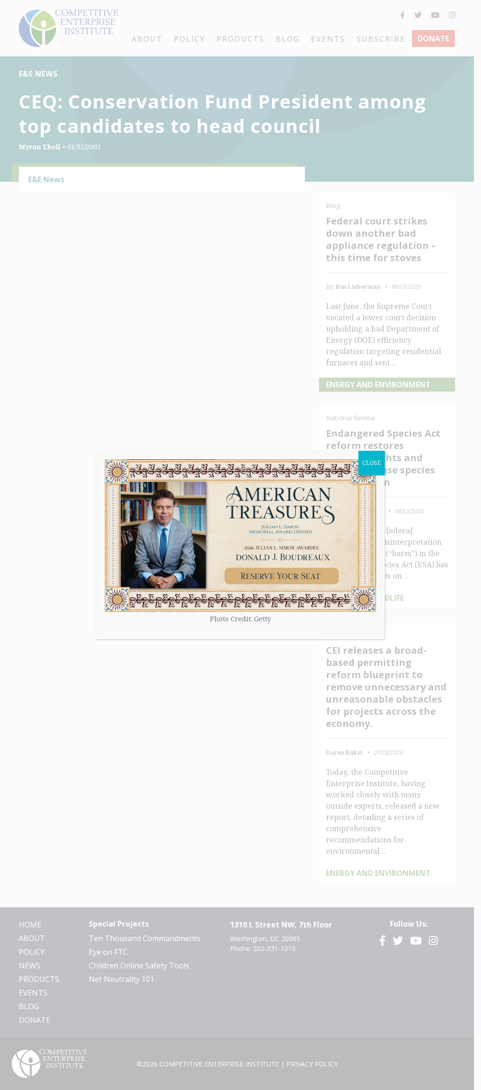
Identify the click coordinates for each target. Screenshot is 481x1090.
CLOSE (371, 463)
